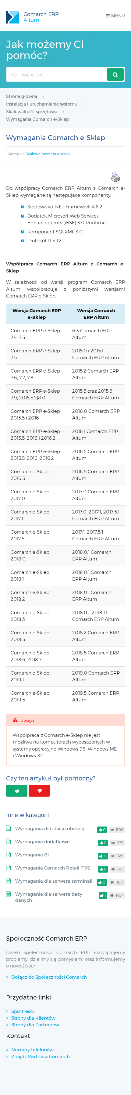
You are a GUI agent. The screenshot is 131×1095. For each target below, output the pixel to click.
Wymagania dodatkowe (42, 842)
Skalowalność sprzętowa (48, 154)
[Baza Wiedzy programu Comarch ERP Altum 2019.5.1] (32, 16)
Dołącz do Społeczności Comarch (49, 977)
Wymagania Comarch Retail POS (52, 868)
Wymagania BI (32, 855)
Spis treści (22, 1011)
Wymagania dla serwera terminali (53, 881)
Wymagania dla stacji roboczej (49, 828)
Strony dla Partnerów (35, 1025)
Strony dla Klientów (33, 1018)
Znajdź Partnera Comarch (40, 1056)
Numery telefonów (32, 1050)
